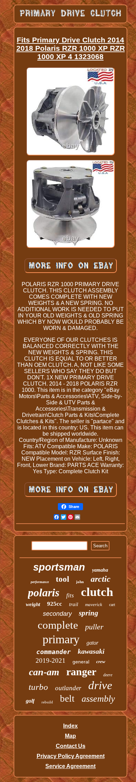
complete (58, 625)
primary (61, 639)
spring (88, 613)
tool (62, 579)
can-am (44, 672)
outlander (68, 688)
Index (70, 726)
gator (92, 643)
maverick (93, 604)
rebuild (47, 702)
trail (73, 604)
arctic (101, 578)
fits (70, 595)
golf (30, 701)
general (81, 661)
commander (53, 651)
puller (94, 626)
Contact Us (70, 746)
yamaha (100, 570)
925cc (54, 603)
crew (100, 661)
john (80, 582)
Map (70, 736)
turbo (38, 687)
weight (33, 604)
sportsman (59, 567)
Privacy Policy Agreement (71, 756)
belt (67, 698)
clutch (97, 592)
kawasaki (91, 651)
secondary (57, 613)
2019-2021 (51, 660)
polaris (43, 592)
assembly (98, 699)
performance (40, 582)
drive (100, 685)
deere (107, 674)
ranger (81, 671)
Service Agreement (70, 766)
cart (112, 604)
